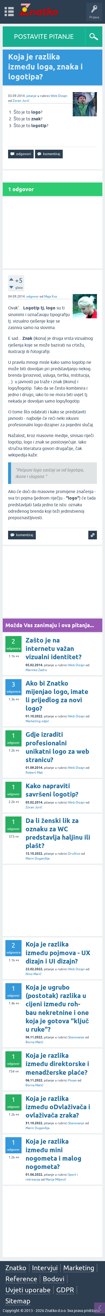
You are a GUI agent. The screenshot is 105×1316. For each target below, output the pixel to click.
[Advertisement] (52, 233)
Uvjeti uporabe (28, 1290)
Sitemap (17, 1301)
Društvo (74, 854)
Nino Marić (33, 974)
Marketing (78, 1268)
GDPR (65, 1290)
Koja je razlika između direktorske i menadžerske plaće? (57, 1064)
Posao (72, 1080)
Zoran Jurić (21, 101)
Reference (21, 1279)
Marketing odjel (37, 721)
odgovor (32, 296)
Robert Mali (34, 772)
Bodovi (53, 1279)
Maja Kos (50, 296)
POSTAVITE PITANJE (44, 36)
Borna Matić (34, 1042)
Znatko (15, 1268)
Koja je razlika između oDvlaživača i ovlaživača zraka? (58, 1107)
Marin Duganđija (38, 858)
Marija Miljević (56, 1179)
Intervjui (45, 1268)
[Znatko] (38, 9)
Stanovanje (76, 1037)
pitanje (31, 96)
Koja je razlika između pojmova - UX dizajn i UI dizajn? (58, 952)
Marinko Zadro (36, 670)
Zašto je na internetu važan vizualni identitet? (54, 648)
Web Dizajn (59, 96)
